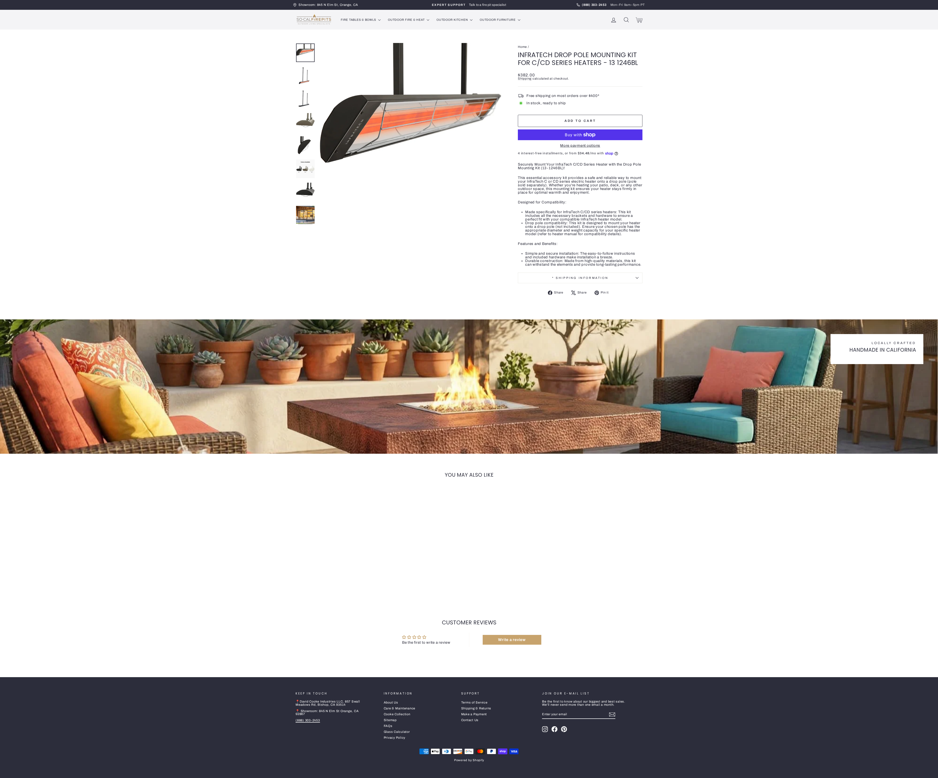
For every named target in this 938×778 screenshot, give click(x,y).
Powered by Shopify (469, 760)
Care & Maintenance (400, 708)
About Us (391, 702)
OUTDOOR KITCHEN (453, 19)
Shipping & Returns (476, 708)
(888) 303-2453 (308, 720)
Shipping (525, 78)
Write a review (512, 640)
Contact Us (470, 720)
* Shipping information (580, 278)
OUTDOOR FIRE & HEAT (407, 19)
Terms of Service (474, 702)
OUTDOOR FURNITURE (498, 19)
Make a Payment (474, 714)
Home (522, 47)
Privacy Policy (394, 737)
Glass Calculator (397, 732)
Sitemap (390, 720)
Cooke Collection (397, 714)
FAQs (388, 726)
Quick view (337, 568)
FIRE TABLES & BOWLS (359, 19)
